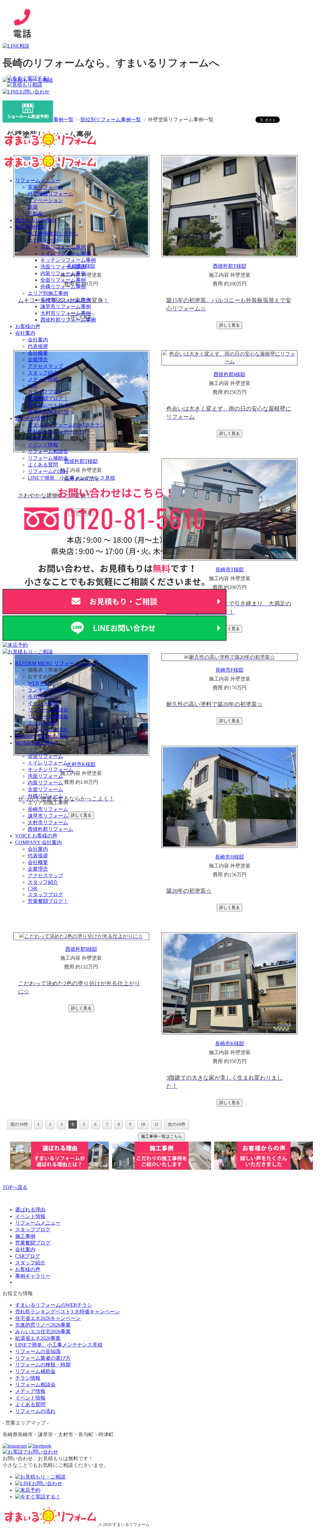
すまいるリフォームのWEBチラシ (66, 425)
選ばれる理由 (30, 1209)
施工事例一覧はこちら (161, 1136)
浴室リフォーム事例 (63, 246)
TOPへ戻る (15, 1187)
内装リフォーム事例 (63, 273)
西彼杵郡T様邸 (229, 266)
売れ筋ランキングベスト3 (57, 431)
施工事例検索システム (53, 233)
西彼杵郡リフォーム (50, 829)
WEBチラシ (41, 683)
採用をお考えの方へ (50, 411)
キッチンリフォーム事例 (68, 260)
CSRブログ (27, 1256)
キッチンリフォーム (50, 769)
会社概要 (38, 353)
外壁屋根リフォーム (50, 193)
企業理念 (38, 359)
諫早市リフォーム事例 (65, 306)
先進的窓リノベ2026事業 (43, 1325)
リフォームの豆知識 (38, 1351)
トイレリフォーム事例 (65, 253)
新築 (33, 207)
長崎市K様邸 (229, 1043)
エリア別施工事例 (48, 293)
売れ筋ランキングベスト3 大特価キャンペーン (67, 1311)
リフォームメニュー (38, 180)
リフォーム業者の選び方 (43, 1358)
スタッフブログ (45, 391)
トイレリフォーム (48, 762)
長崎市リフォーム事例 (65, 300)
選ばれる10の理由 (35, 220)
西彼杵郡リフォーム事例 (68, 319)
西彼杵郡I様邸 (229, 374)
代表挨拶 (38, 346)
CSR (33, 385)
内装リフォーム (45, 782)
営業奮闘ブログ (32, 1242)
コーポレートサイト (50, 405)
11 (156, 1124)
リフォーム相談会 (48, 451)
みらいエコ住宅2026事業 (43, 1331)
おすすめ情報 (30, 418)
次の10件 (176, 1124)
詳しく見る (229, 325)
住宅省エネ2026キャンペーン (48, 1318)
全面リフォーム (45, 789)
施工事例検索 (30, 227)
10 (143, 1124)
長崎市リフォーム (48, 809)
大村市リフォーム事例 (65, 313)
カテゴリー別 (43, 240)
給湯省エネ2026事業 (38, 1338)
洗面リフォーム (45, 776)
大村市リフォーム (48, 822)
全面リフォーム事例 (63, 280)
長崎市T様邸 (229, 569)
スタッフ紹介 (43, 372)
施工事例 (25, 1236)
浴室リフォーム (45, 756)
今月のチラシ (43, 438)
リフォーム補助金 (48, 458)
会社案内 (25, 333)
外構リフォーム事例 (63, 286)
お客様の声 (27, 326)
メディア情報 (30, 1391)
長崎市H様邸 (229, 857)
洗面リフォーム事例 (63, 266)
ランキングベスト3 (49, 690)
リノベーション (45, 200)
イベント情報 (43, 444)
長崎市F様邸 (229, 670)
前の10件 (19, 1124)
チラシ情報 (27, 1378)
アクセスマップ (45, 366)
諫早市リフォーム (48, 816)
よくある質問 (43, 464)
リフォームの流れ (48, 471)
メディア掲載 (43, 379)
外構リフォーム (45, 796)
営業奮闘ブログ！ (48, 398)
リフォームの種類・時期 (43, 1364)
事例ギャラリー (32, 1276)
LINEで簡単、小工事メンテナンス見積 (71, 478)
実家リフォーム (45, 187)
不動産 (35, 213)
